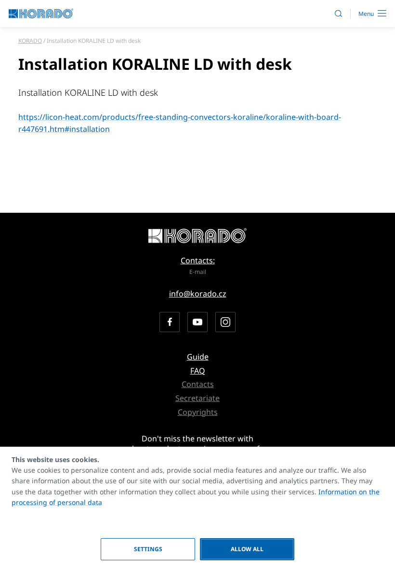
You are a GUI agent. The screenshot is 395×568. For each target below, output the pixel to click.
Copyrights (198, 412)
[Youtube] (197, 322)
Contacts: (198, 260)
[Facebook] (169, 322)
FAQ (197, 370)
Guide (198, 356)
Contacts (198, 384)
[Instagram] (225, 322)
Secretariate (197, 398)
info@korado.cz (197, 293)
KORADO (30, 41)
